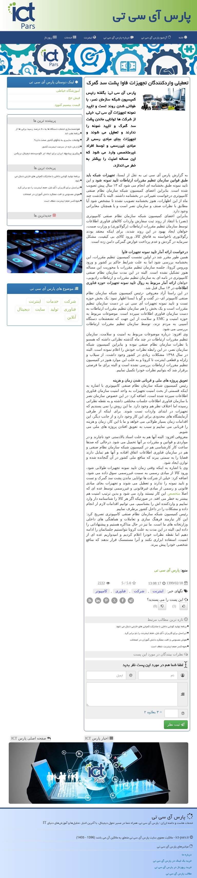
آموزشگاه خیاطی (68, 91)
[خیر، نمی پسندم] (162, 606)
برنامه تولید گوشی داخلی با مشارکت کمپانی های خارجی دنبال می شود (151, 626)
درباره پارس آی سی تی (117, 37)
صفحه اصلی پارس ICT (29, 738)
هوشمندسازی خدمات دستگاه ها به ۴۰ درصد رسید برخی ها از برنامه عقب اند (48, 131)
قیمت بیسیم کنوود (67, 105)
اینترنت (88, 37)
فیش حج (74, 98)
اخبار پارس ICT (97, 738)
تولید (54, 309)
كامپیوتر (101, 591)
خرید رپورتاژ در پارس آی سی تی (173, 867)
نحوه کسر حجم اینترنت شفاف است (169, 646)
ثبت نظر (174, 724)
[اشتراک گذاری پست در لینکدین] (98, 600)
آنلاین (71, 317)
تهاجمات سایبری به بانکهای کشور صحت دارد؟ (57, 140)
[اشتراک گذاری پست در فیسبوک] (122, 600)
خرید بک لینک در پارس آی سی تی (172, 860)
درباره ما (187, 854)
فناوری (120, 591)
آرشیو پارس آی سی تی (154, 37)
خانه (181, 37)
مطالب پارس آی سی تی (179, 873)
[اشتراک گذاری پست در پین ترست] (106, 600)
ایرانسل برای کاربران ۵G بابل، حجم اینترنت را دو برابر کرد (156, 633)
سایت (40, 309)
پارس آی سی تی (152, 15)
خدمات (68, 37)
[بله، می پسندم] (184, 606)
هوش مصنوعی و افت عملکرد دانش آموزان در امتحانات (158, 639)
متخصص (174, 493)
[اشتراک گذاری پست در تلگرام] (130, 600)
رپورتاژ (48, 37)
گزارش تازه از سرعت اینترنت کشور (61, 146)
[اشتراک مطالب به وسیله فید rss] (89, 600)
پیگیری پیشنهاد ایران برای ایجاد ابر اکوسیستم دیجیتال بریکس (47, 153)
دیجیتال (23, 309)
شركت (139, 591)
